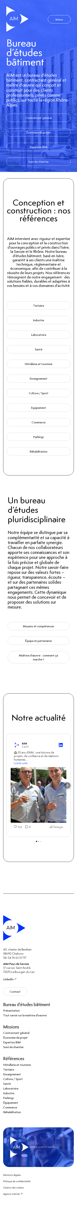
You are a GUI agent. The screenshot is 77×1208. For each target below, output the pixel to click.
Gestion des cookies (13, 1187)
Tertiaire (38, 305)
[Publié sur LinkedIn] (60, 745)
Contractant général (38, 118)
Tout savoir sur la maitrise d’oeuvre (25, 1015)
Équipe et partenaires (38, 641)
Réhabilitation (38, 451)
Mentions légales (12, 1174)
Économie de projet (38, 132)
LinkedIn (8, 979)
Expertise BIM (38, 147)
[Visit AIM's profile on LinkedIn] (17, 745)
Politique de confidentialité (16, 1181)
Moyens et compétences (38, 626)
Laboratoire (38, 335)
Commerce (38, 422)
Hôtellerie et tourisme (38, 364)
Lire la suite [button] (20, 763)
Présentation (11, 1010)
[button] (10, 785)
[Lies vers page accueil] (17, 19)
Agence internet (11, 1193)
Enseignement (38, 378)
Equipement (38, 408)
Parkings (38, 437)
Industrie (38, 320)
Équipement (10, 1102)
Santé (38, 349)
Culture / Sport (38, 393)
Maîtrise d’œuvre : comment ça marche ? (38, 657)
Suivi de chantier (38, 161)
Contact (15, 991)
